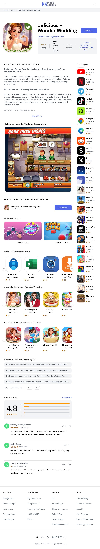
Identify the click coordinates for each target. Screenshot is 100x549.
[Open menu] (4, 3)
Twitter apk (8, 509)
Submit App (57, 514)
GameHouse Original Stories (51, 36)
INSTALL (89, 30)
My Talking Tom (34, 498)
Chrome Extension (60, 509)
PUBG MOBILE (33, 514)
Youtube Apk (8, 519)
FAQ (53, 498)
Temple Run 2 (33, 504)
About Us (81, 509)
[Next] (66, 159)
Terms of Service (84, 504)
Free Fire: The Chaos (36, 509)
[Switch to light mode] (42, 536)
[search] (94, 4)
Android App (57, 504)
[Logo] (49, 4)
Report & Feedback (85, 519)
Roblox (30, 519)
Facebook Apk (9, 504)
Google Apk (8, 498)
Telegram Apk (9, 514)
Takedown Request (60, 524)
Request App (57, 519)
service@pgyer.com (85, 524)
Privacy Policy (82, 498)
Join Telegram (82, 514)
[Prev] (9, 159)
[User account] (47, 536)
